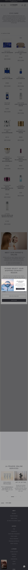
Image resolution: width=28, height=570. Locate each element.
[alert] (14, 285)
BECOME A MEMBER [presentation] (20, 288)
